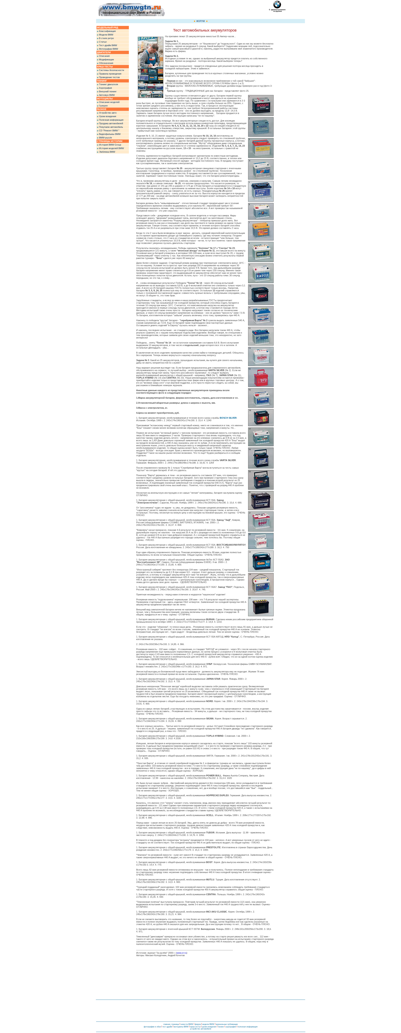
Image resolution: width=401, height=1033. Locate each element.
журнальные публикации (227, 1024)
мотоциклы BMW (181, 1027)
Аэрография (105, 88)
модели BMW (208, 1024)
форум (198, 1024)
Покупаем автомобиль (111, 127)
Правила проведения (110, 73)
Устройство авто (108, 113)
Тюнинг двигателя (108, 84)
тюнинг (221, 1027)
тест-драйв (167, 1027)
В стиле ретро (106, 38)
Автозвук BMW (107, 95)
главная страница (171, 1024)
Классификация (107, 31)
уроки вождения (209, 1027)
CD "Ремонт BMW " (109, 130)
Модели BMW (106, 34)
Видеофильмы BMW (110, 134)
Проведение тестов (109, 77)
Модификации (106, 59)
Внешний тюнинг (108, 91)
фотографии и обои (152, 1027)
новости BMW (187, 1024)
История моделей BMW (111, 148)
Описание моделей (109, 102)
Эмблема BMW (107, 152)
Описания (104, 56)
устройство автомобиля (200, 1029)
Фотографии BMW (108, 49)
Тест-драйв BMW (108, 45)
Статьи (103, 42)
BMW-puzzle (105, 137)
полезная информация (248, 1027)
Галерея (103, 105)
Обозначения (106, 63)
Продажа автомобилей (111, 123)
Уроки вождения (107, 116)
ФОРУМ (200, 21)
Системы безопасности (111, 70)
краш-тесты (195, 1027)
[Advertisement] (289, 88)
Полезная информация (111, 120)
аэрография (231, 1027)
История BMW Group (110, 144)
